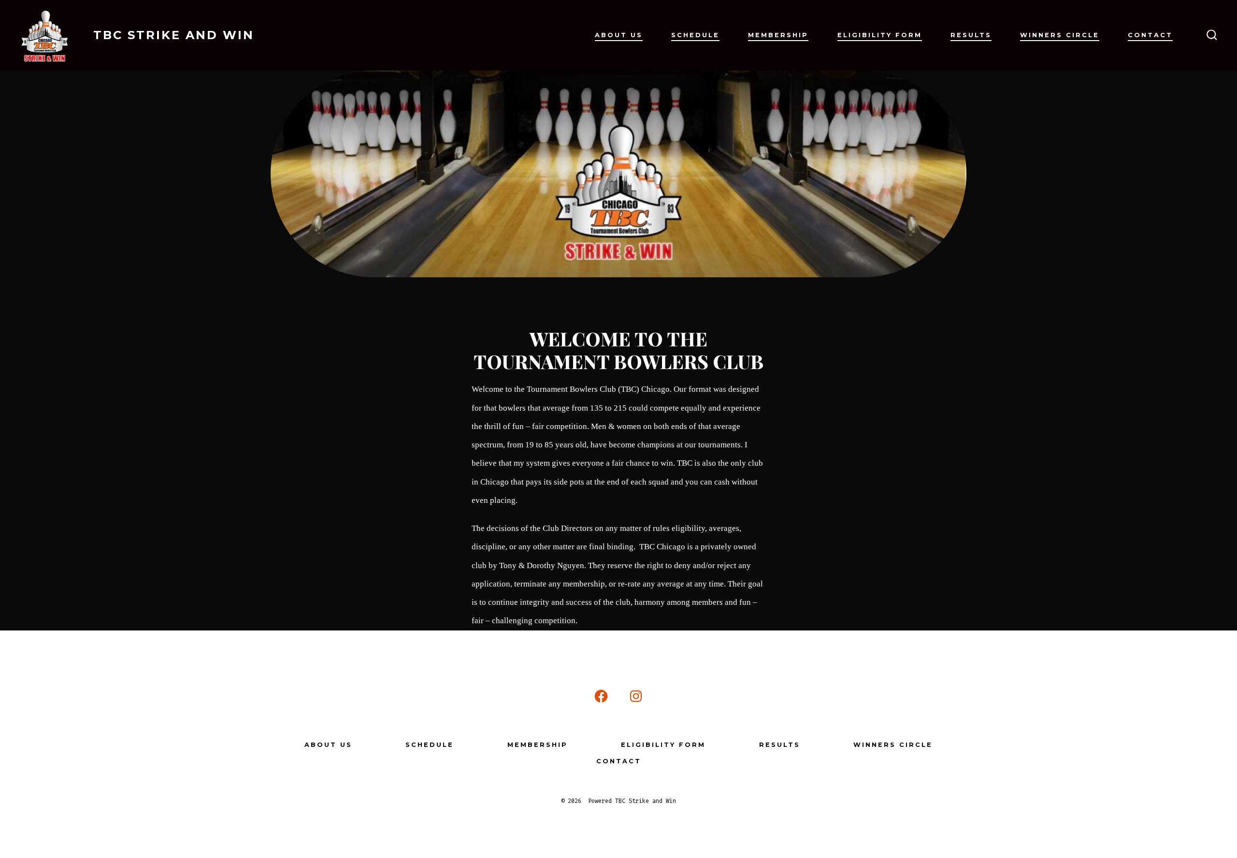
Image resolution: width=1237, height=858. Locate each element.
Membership (778, 35)
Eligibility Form (879, 35)
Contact (1150, 35)
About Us (619, 35)
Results (971, 35)
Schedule (695, 35)
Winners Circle (1059, 35)
